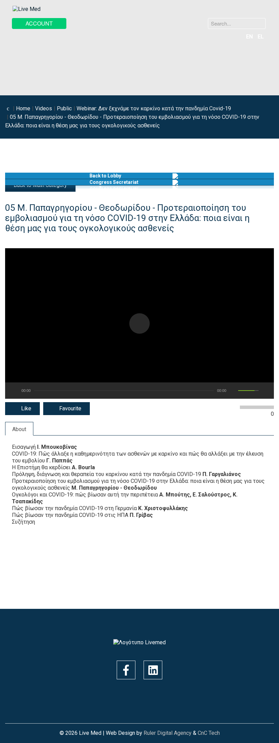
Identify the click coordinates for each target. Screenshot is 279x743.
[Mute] (234, 391)
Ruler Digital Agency (168, 733)
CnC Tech (209, 733)
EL (261, 36)
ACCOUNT (39, 23)
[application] (139, 323)
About (19, 429)
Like (25, 408)
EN (250, 36)
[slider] (248, 390)
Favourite (69, 408)
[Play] (13, 391)
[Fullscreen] (266, 391)
